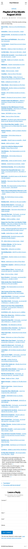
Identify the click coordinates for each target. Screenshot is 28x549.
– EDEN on (10, 219)
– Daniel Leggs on (13, 140)
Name (3, 513)
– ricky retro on (14, 223)
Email (3, 519)
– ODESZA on (13, 202)
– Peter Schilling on (14, 192)
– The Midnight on (11, 325)
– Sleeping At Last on (13, 97)
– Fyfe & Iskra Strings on (14, 126)
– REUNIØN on (11, 113)
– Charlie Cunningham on (13, 64)
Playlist (14, 8)
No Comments (22, 18)
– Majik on (13, 49)
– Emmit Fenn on (13, 164)
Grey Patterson (14, 2)
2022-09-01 (13, 18)
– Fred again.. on (13, 171)
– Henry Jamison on (13, 85)
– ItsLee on (9, 274)
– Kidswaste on (13, 261)
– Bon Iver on (13, 312)
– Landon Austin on (13, 435)
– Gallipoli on (10, 82)
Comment (4, 500)
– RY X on (13, 167)
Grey (6, 18)
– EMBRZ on (13, 449)
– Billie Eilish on (12, 241)
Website (3, 525)
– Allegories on (11, 249)
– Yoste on (12, 31)
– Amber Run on (11, 233)
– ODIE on (10, 143)
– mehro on (13, 160)
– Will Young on (13, 108)
